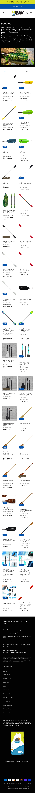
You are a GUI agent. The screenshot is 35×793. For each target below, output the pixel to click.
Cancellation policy (24, 788)
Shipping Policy (7, 701)
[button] (3, 13)
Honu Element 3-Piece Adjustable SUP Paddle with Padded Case (9, 362)
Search (5, 671)
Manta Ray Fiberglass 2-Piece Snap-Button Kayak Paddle (25, 243)
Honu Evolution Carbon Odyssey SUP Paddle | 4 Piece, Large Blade (26, 394)
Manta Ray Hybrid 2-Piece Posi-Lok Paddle (8, 270)
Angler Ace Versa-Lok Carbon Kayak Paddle (25, 182)
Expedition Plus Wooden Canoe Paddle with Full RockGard (26, 510)
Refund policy (27, 783)
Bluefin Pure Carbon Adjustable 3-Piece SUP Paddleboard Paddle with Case (26, 362)
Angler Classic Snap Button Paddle (8, 151)
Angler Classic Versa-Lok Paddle (25, 151)
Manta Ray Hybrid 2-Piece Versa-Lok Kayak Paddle (9, 299)
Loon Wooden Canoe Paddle (25, 424)
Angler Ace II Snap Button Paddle (8, 182)
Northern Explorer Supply (15, 783)
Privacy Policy (7, 709)
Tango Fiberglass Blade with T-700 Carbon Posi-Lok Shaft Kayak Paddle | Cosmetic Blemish (9, 330)
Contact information (13, 788)
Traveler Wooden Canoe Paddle (7, 452)
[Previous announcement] (3, 2)
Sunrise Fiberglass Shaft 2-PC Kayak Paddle (8, 124)
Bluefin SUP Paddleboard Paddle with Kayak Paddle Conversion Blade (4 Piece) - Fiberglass (8, 572)
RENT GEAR (6, 682)
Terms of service (18, 786)
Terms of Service (8, 713)
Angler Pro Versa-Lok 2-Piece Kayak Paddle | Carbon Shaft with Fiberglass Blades (9, 212)
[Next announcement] (32, 2)
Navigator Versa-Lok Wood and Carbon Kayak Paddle (25, 540)
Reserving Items (8, 697)
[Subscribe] (29, 766)
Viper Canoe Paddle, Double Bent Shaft (25, 481)
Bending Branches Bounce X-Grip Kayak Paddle (25, 94)
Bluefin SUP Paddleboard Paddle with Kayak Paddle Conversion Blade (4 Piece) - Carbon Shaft (25, 572)
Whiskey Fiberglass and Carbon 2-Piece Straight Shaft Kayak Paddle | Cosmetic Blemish (25, 330)
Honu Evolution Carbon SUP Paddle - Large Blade (9, 424)
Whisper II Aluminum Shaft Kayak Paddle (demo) (8, 94)
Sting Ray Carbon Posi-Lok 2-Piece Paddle (9, 242)
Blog (4, 686)
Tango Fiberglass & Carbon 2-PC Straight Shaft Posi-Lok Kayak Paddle (25, 604)
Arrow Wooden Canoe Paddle (25, 452)
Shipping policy (27, 786)
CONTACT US (7, 678)
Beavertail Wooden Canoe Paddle (8, 481)
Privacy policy (8, 786)
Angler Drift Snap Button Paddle (24, 123)
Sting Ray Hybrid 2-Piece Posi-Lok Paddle (25, 211)
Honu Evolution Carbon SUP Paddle (9, 394)
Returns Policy (7, 705)
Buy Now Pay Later (9, 694)
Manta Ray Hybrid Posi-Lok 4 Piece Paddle (26, 270)
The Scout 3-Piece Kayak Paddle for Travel (9, 602)
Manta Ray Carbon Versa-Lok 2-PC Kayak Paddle (25, 299)
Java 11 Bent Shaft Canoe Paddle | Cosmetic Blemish (8, 508)
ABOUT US (6, 675)
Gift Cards (6, 690)
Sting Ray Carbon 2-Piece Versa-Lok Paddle (9, 540)
